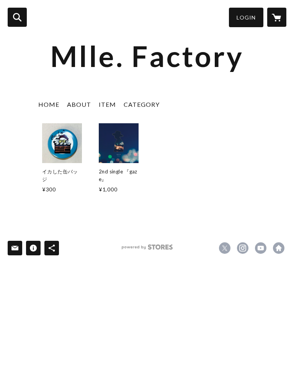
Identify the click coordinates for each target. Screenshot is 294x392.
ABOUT (79, 104)
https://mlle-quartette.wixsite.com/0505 (278, 248)
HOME (48, 104)
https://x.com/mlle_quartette (224, 248)
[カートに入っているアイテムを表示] (276, 17)
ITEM (107, 104)
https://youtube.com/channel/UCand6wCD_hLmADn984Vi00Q (260, 248)
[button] (246, 17)
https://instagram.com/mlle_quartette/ (242, 248)
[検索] (17, 17)
